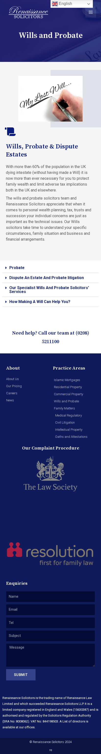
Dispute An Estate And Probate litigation (46, 277)
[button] (50, 268)
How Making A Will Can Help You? (39, 301)
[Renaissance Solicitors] (28, 12)
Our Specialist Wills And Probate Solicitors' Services (49, 289)
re (50, 750)
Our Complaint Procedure (50, 448)
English (65, 3)
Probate (17, 267)
